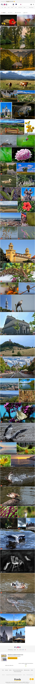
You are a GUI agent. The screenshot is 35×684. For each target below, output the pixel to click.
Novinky (15, 649)
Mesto (16, 7)
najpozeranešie (18, 12)
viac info (28, 683)
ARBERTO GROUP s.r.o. (26, 682)
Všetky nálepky (31, 7)
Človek (5, 7)
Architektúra (20, 7)
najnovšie (10, 12)
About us (3, 674)
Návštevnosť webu (26, 670)
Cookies (24, 674)
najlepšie (3, 12)
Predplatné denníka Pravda (12, 658)
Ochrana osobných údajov (17, 671)
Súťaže (32, 670)
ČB (2, 7)
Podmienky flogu (10, 649)
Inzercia (10, 670)
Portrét (12, 7)
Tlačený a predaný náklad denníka (18, 670)
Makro (24, 7)
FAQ (17, 649)
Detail (8, 7)
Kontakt (20, 649)
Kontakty (6, 670)
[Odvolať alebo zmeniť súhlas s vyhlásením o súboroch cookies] (30, 679)
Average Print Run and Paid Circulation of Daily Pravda (14, 674)
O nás (3, 670)
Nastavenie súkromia (30, 674)
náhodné (26, 12)
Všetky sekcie (11, 1)
